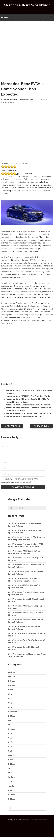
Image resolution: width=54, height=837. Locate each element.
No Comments (7, 102)
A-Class (11, 672)
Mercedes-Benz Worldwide (27, 5)
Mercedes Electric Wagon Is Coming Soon (24, 416)
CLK (10, 703)
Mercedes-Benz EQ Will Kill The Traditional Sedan (28, 396)
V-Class (11, 795)
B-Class (11, 681)
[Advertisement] (27, 49)
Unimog (11, 790)
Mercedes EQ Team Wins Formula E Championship (28, 413)
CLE (10, 699)
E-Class (11, 716)
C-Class (11, 685)
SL (9, 768)
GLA (10, 733)
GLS (10, 751)
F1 (9, 725)
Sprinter (12, 777)
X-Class (11, 799)
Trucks (11, 786)
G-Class (11, 729)
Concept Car (13, 712)
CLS (10, 707)
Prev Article (13, 426)
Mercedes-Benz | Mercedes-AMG (19, 100)
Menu (6, 17)
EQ (9, 720)
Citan (10, 690)
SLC (10, 773)
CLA (10, 694)
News (10, 760)
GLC (10, 742)
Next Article (40, 426)
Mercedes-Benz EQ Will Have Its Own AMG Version (28, 405)
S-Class (11, 764)
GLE (10, 747)
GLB (10, 738)
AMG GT (11, 677)
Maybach (12, 755)
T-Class (11, 782)
